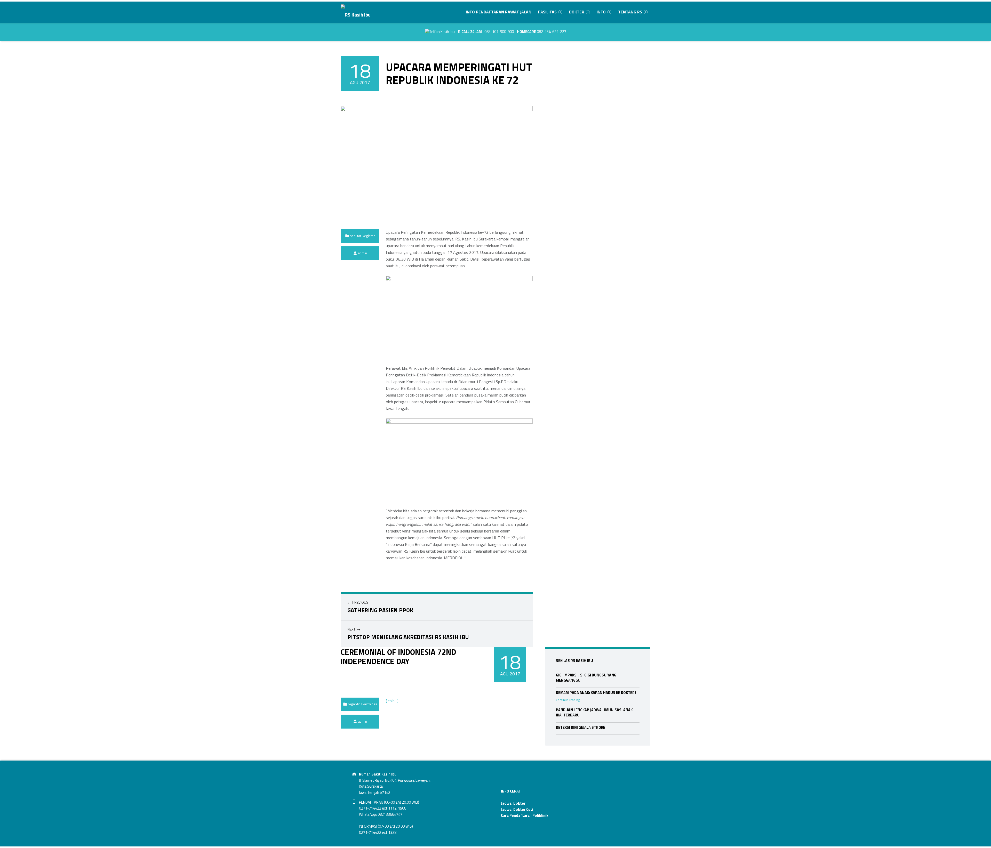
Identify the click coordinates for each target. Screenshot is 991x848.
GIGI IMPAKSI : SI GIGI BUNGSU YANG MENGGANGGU (586, 677)
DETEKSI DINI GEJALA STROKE (580, 727)
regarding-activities (362, 704)
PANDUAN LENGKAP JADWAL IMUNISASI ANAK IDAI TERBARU (594, 712)
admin (362, 253)
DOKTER (576, 12)
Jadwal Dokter (513, 803)
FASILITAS (547, 12)
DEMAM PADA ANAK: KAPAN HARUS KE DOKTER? (596, 693)
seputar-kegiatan (362, 235)
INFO (601, 12)
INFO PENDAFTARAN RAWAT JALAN (498, 12)
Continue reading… (569, 700)
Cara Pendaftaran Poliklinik (524, 815)
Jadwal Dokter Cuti (517, 809)
